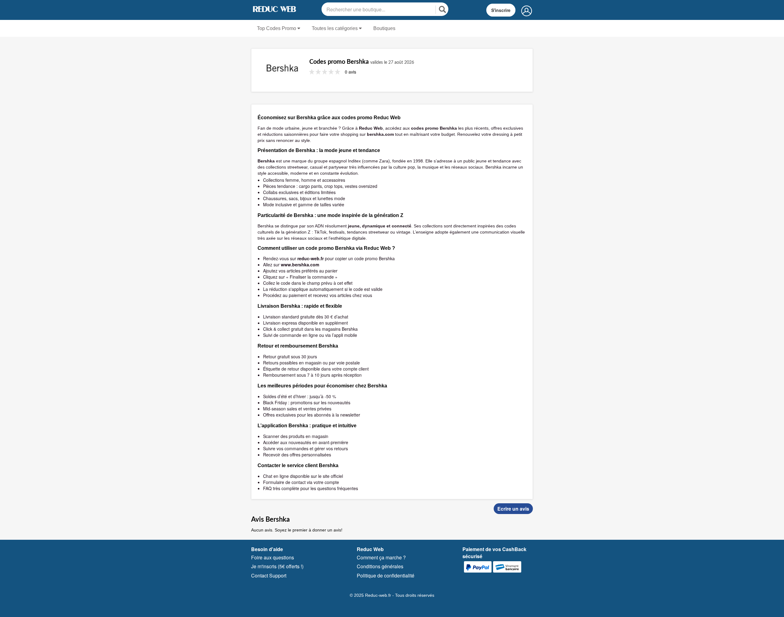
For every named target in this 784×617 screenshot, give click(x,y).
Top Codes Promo (277, 28)
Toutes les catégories (335, 28)
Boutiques (384, 28)
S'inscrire (501, 10)
